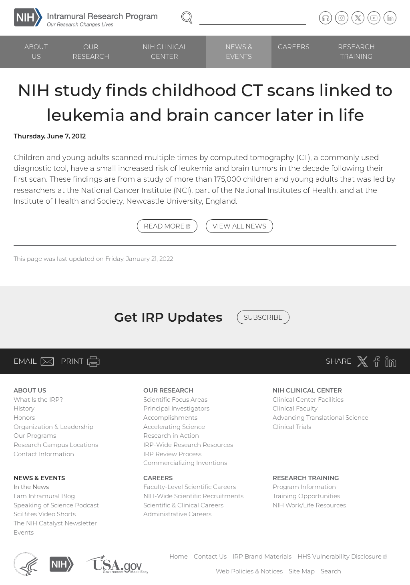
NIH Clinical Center (165, 51)
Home (178, 556)
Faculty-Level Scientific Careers (189, 487)
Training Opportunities (306, 496)
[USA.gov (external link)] (117, 563)
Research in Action (171, 435)
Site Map (302, 571)
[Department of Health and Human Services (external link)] (26, 563)
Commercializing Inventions (185, 463)
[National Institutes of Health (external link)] (62, 563)
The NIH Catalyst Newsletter (55, 523)
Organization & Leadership (53, 427)
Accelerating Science (174, 427)
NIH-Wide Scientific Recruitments (193, 496)
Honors (24, 417)
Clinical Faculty (295, 408)
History (24, 408)
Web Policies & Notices (249, 571)
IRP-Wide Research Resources (188, 445)
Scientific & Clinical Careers (183, 505)
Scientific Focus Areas (175, 399)
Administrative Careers (177, 514)
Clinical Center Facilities (308, 399)
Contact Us (210, 556)
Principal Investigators (176, 408)
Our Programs (35, 435)
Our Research (90, 51)
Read (170, 227)
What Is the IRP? (38, 399)
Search (331, 571)
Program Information (304, 487)
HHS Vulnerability (342, 556)
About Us (36, 51)
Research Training (356, 51)
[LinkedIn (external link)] (390, 17)
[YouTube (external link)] (374, 17)
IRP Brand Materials (262, 556)
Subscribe (263, 317)
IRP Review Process (172, 454)
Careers (294, 47)
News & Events (238, 51)
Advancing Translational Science (320, 417)
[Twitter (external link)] (358, 17)
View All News (239, 226)
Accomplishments (170, 417)
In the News (31, 487)
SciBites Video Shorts (45, 514)
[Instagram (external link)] (341, 17)
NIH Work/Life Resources (309, 505)
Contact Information (44, 454)
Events (24, 532)
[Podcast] (325, 17)
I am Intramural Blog (44, 496)
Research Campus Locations (56, 445)
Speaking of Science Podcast (56, 505)
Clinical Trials (292, 427)
